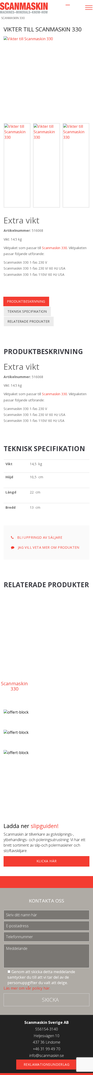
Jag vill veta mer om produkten (48, 547)
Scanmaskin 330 (54, 248)
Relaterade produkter (28, 321)
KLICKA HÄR (46, 861)
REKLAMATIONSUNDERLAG (46, 1064)
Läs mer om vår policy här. (27, 988)
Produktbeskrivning (26, 301)
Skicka (50, 999)
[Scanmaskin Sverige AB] (24, 7)
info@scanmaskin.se (46, 1055)
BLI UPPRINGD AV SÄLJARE (39, 537)
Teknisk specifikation (27, 311)
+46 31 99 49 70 (46, 1048)
